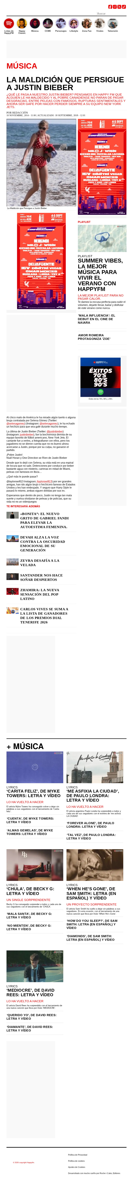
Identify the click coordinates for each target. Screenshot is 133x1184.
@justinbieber (55, 431)
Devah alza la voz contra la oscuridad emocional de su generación (42, 543)
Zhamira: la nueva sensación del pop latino (39, 594)
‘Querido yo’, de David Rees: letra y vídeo (31, 1016)
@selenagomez (15, 423)
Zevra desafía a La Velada (39, 563)
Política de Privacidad (77, 1155)
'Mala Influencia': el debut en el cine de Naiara (96, 319)
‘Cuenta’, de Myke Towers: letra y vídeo (30, 820)
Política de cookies (76, 1161)
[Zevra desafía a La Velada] (12, 562)
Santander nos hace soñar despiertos (41, 577)
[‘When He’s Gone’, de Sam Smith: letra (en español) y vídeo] (94, 865)
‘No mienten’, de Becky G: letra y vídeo (28, 927)
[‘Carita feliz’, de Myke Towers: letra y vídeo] (34, 767)
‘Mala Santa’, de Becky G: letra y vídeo (29, 915)
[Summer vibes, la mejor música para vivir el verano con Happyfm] (102, 238)
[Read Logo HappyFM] (24, 7)
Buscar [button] (124, 13)
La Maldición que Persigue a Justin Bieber (65, 83)
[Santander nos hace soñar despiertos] (12, 576)
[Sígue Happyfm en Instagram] (115, 7)
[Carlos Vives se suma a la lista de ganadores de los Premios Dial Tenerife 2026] (12, 610)
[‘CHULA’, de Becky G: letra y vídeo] (34, 865)
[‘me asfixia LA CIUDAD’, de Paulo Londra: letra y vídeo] (94, 767)
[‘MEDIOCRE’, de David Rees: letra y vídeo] (34, 966)
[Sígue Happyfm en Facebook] (110, 7)
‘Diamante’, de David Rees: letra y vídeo (29, 1028)
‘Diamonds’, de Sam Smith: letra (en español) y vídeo (90, 937)
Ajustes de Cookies (76, 1167)
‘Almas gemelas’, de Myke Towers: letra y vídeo (29, 832)
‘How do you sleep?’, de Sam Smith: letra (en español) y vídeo (91, 924)
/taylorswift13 (44, 481)
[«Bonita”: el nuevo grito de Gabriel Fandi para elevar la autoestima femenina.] (12, 515)
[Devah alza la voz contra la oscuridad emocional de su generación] (12, 538)
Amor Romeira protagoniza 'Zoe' (94, 337)
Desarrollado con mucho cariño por (94, 1173)
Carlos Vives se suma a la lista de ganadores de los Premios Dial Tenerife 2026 (44, 615)
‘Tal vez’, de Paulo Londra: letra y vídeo (91, 836)
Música (21, 66)
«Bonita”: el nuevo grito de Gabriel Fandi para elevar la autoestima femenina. (44, 520)
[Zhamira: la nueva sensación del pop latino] (12, 591)
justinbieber (26, 434)
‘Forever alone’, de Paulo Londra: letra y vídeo (90, 824)
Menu (8, 14)
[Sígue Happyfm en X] (119, 7)
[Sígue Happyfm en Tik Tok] (124, 7)
